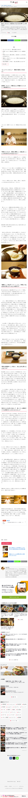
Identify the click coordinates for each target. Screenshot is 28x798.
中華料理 (4, 704)
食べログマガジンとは (11, 781)
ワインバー (23, 707)
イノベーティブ (5, 712)
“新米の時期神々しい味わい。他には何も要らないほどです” (14, 61)
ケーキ (3, 709)
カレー (19, 712)
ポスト (3, 40)
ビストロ (19, 714)
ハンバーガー (11, 714)
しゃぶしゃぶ (11, 704)
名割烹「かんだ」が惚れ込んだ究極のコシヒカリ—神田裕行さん (14, 52)
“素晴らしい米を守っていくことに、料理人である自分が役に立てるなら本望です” (14, 59)
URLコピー (24, 40)
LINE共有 (17, 40)
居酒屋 (19, 717)
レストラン (13, 717)
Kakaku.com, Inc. (9, 788)
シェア (10, 40)
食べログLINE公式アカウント (17, 758)
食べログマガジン (14, 2)
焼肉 (14, 709)
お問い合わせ (21, 786)
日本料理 (14, 32)
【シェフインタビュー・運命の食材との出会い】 (12, 49)
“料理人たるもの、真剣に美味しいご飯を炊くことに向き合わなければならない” (14, 55)
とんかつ (9, 707)
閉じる (1, 796)
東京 (9, 32)
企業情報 (5, 786)
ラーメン (14, 712)
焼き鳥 (24, 704)
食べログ (18, 781)
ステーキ (4, 714)
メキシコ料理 (5, 717)
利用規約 (10, 786)
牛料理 (3, 707)
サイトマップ (15, 786)
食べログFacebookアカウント (10, 758)
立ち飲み (19, 709)
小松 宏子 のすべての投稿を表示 (11, 576)
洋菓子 (8, 709)
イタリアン (16, 707)
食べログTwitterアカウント (14, 758)
